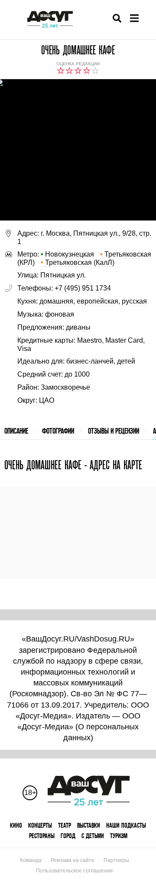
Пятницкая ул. (63, 275)
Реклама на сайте (72, 860)
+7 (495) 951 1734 (83, 288)
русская (134, 301)
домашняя (56, 301)
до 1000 (77, 374)
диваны (78, 327)
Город (68, 835)
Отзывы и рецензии (113, 431)
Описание (16, 431)
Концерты (40, 825)
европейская (97, 301)
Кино (16, 825)
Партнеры (116, 860)
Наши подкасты (126, 825)
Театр (64, 825)
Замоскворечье (65, 387)
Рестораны (42, 835)
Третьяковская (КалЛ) (77, 262)
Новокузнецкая (67, 254)
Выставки (88, 825)
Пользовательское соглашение (74, 871)
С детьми (92, 835)
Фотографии (58, 431)
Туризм (118, 835)
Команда (31, 860)
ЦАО (46, 400)
